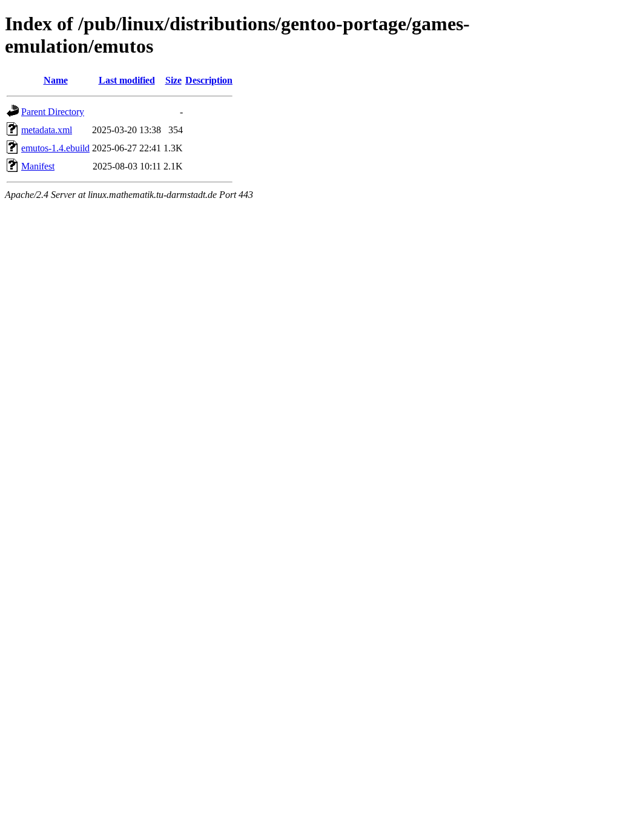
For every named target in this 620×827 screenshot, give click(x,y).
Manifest (37, 166)
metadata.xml (46, 130)
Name (56, 80)
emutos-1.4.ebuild (55, 148)
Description (208, 80)
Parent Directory (52, 112)
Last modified (127, 80)
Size (173, 80)
